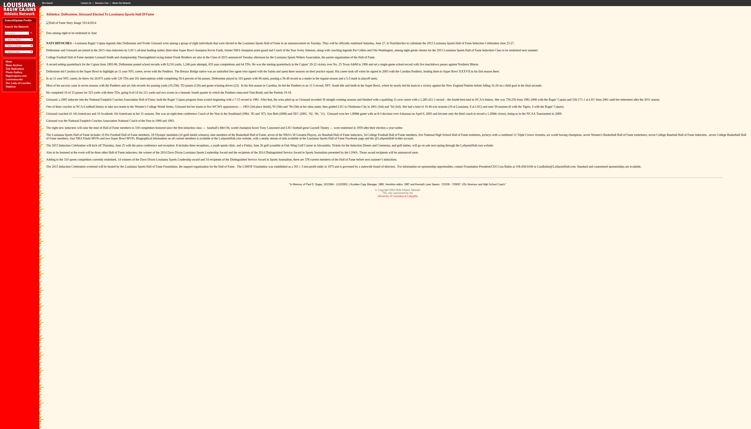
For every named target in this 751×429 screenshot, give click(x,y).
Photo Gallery (14, 72)
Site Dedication (15, 68)
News (9, 61)
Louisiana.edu (14, 79)
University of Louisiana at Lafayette (398, 196)
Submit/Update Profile (18, 20)
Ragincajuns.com (16, 75)
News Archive (14, 65)
